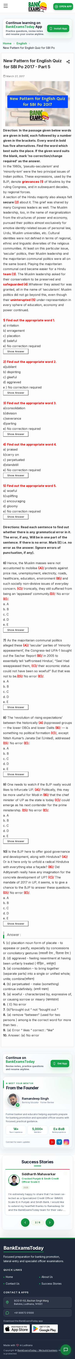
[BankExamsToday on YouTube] (52, 1142)
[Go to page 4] (50, 1222)
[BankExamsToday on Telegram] (59, 1142)
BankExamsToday (23, 1248)
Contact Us (12, 1283)
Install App (60, 28)
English (22, 43)
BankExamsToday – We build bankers (37, 1350)
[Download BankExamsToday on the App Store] (16, 1328)
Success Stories (52, 1283)
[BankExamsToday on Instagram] (66, 1142)
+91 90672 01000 (24, 1312)
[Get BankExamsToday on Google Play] (45, 1328)
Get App (62, 1063)
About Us (47, 1276)
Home (7, 43)
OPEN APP (65, 6)
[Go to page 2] (25, 1222)
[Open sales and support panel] (65, 1349)
